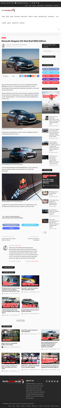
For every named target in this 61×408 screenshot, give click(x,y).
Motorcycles (43, 16)
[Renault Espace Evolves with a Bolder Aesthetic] (30, 302)
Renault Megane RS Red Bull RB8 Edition (12, 217)
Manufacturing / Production (9, 283)
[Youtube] (50, 82)
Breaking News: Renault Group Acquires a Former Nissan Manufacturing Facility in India (11, 289)
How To (52, 337)
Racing (44, 95)
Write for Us (34, 406)
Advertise (15, 23)
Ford (4, 362)
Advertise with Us (49, 5)
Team (30, 5)
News (12, 16)
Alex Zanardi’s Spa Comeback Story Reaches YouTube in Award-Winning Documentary (49, 103)
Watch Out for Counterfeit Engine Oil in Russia (9, 344)
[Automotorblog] (8, 10)
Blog (7, 16)
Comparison (46, 175)
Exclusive (55, 95)
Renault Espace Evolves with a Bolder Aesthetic (30, 310)
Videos (7, 306)
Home (3, 16)
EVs (57, 16)
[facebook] (50, 69)
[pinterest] (50, 75)
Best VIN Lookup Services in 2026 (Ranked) (48, 181)
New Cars (24, 16)
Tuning (4, 23)
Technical (51, 16)
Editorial (23, 406)
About (26, 5)
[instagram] (50, 79)
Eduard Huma (6, 347)
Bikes (35, 16)
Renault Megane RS (15, 216)
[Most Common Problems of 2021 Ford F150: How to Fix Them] (11, 358)
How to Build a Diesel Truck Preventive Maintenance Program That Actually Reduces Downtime (49, 345)
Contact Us (56, 5)
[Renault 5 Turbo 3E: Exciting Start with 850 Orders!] (30, 280)
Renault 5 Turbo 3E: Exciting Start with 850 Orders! (29, 288)
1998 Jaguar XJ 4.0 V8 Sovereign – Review (53, 193)
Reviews (17, 16)
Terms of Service (55, 406)
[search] (59, 29)
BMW (24, 362)
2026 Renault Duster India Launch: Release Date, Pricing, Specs (11, 311)
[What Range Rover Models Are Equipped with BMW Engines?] (45, 201)
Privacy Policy (47, 406)
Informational (53, 175)
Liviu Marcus (6, 293)
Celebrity (49, 95)
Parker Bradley (48, 108)
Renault (4, 37)
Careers (34, 5)
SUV (4, 306)
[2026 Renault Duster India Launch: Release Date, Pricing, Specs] (11, 302)
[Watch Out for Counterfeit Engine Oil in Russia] (11, 335)
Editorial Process (40, 5)
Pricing (15, 305)
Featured (10, 303)
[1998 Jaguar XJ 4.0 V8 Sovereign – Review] (45, 193)
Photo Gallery (34, 284)
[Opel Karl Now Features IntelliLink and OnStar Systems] (45, 211)
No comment (24, 44)
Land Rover (44, 359)
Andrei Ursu (8, 44)
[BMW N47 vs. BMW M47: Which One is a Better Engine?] (30, 358)
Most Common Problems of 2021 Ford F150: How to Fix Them (9, 367)
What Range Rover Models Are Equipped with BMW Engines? (50, 366)
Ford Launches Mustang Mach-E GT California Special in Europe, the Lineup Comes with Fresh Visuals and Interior (54, 146)
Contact (22, 23)
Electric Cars (30, 283)
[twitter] (50, 72)
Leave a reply (7, 267)
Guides (48, 337)
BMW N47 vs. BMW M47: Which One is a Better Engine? (30, 366)
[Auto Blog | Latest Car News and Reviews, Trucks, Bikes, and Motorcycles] (13, 381)
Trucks (30, 16)
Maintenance (45, 339)
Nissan (8, 284)
